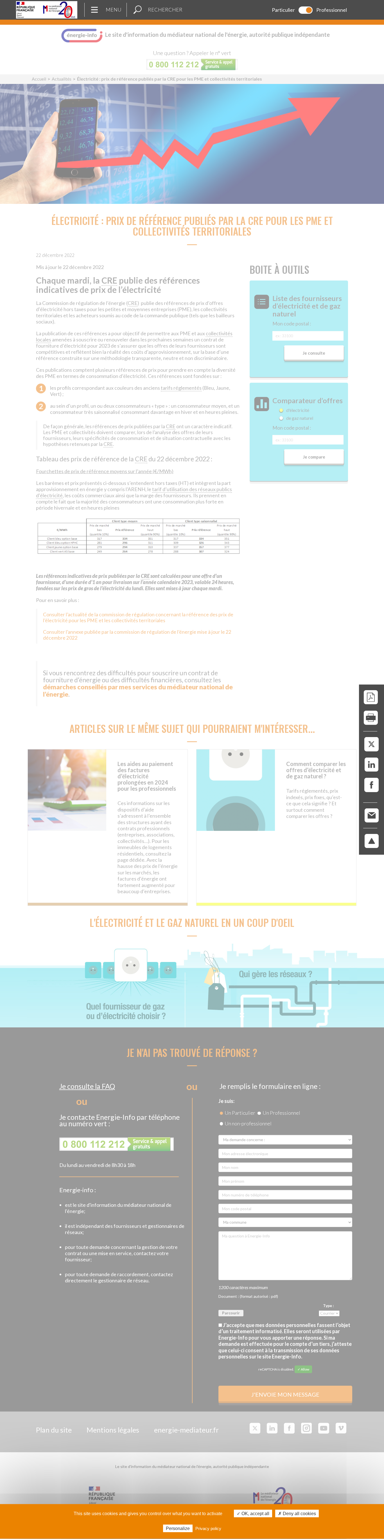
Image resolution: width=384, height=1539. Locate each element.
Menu (113, 9)
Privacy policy (208, 1528)
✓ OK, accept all (253, 1513)
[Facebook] (371, 785)
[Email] (372, 815)
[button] (137, 10)
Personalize (178, 1528)
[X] (371, 744)
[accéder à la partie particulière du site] (306, 10)
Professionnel (331, 10)
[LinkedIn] (371, 765)
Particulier (283, 10)
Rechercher (165, 9)
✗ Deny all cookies (297, 1513)
